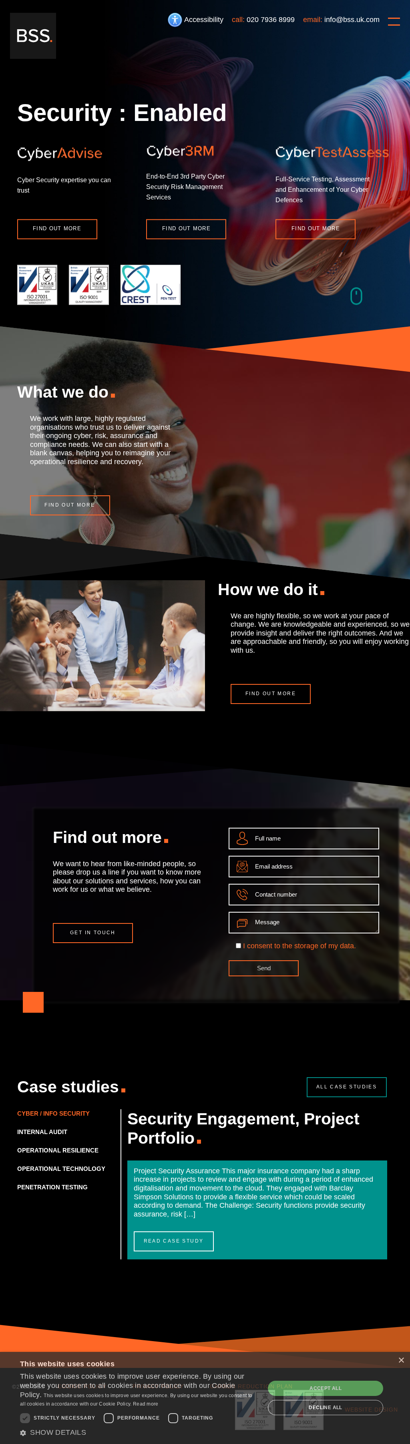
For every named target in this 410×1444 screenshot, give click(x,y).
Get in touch (93, 932)
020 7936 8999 (271, 20)
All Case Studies (346, 1087)
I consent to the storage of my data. (299, 946)
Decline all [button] (325, 1407)
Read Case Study (174, 1241)
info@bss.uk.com (352, 20)
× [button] (401, 1361)
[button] (139, 1433)
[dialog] (205, 1398)
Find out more (57, 228)
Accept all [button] (326, 1388)
